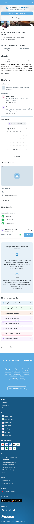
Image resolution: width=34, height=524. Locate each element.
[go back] (1, 2)
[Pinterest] (14, 510)
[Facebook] (2, 510)
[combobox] (17, 123)
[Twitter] (6, 510)
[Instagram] (10, 510)
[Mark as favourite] (32, 2)
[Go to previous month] (23, 128)
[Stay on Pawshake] (20, 235)
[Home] (2, 347)
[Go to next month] (26, 128)
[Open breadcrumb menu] (6, 347)
